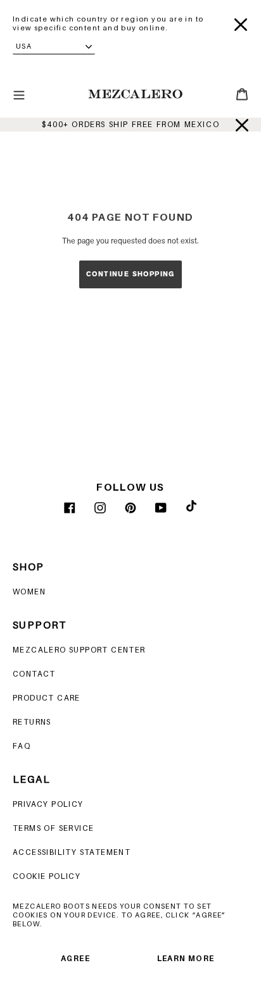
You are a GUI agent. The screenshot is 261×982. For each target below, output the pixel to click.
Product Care (46, 698)
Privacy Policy (48, 804)
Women (29, 591)
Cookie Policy (46, 876)
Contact (34, 673)
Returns (32, 722)
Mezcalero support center (79, 649)
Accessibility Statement (71, 852)
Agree (75, 958)
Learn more (186, 958)
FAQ (21, 746)
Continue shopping (130, 274)
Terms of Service (53, 828)
